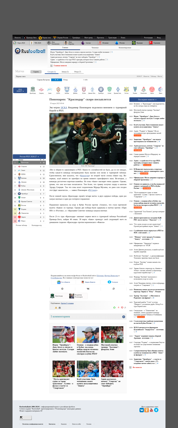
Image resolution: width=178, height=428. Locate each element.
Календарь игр (37, 225)
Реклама (88, 424)
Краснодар (84, 175)
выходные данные (74, 409)
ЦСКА (64, 107)
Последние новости (146, 99)
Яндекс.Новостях (111, 276)
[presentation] (33, 71)
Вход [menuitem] (159, 38)
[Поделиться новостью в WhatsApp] (114, 289)
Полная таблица (21, 225)
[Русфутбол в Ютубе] (151, 412)
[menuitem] (61, 38)
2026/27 (139, 76)
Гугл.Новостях (56, 278)
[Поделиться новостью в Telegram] (62, 289)
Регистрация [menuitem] (148, 38)
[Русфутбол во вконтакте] (141, 412)
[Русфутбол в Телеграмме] (156, 412)
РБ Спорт (93, 190)
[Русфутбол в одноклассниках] (146, 412)
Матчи (160, 76)
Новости (146, 76)
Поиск (123, 38)
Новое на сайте (76, 424)
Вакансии (63, 424)
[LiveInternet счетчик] (25, 419)
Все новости (137, 367)
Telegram (100, 276)
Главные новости (60, 66)
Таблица (153, 76)
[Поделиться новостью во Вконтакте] (88, 289)
